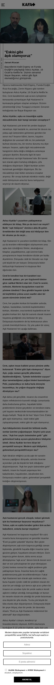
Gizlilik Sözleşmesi (16, 670)
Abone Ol (27, 679)
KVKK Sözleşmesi (36, 670)
